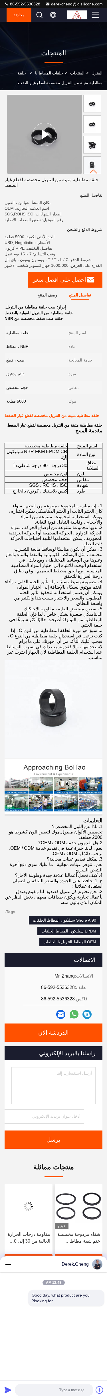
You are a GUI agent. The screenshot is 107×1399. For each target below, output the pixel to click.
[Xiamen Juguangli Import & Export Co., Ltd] (78, 15)
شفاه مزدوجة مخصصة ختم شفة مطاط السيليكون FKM (78, 1238)
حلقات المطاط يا (49, 73)
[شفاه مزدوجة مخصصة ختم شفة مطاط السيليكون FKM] (79, 1206)
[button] (93, 171)
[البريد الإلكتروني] (60, 1014)
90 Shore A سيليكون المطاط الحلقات (64, 920)
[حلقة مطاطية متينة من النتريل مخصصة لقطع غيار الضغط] (44, 134)
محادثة (19, 15)
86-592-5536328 (24, 4)
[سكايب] (87, 1014)
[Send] (8, 1390)
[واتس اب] (74, 1014)
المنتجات (77, 73)
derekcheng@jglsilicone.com (77, 4)
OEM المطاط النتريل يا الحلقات (69, 942)
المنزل (97, 73)
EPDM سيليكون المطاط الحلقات (68, 931)
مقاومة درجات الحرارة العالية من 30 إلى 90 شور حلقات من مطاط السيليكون (29, 1238)
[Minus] (8, 1264)
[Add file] (100, 1390)
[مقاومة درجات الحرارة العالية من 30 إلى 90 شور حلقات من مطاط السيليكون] (29, 1206)
